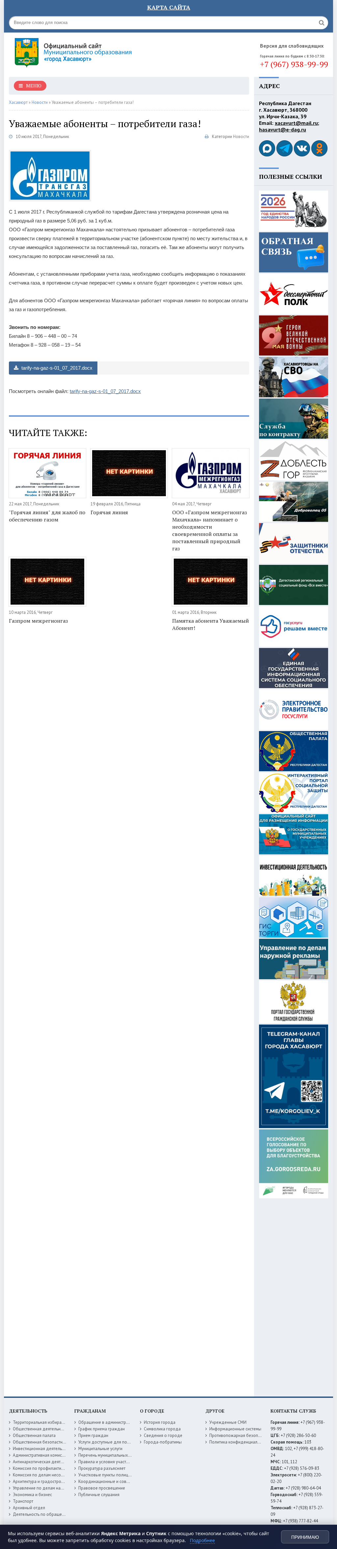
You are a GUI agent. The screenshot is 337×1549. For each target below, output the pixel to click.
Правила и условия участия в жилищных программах (129, 1462)
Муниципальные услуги (100, 1448)
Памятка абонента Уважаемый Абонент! (210, 624)
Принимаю (305, 1537)
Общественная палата (34, 1435)
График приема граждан (101, 1429)
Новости (241, 136)
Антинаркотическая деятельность (45, 1462)
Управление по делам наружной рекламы (53, 1488)
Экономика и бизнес (32, 1494)
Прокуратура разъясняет (101, 1468)
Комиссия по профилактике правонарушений (56, 1468)
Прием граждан (93, 1435)
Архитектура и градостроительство (46, 1481)
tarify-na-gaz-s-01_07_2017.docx (56, 368)
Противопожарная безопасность (241, 1435)
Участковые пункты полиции (105, 1475)
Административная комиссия (40, 1455)
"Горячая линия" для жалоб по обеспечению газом (47, 516)
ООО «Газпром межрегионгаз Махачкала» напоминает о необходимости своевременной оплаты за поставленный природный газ (209, 530)
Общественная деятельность (41, 1429)
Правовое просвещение (101, 1488)
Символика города (162, 1429)
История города (159, 1422)
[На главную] (91, 52)
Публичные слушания (98, 1494)
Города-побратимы (163, 1442)
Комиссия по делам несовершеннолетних (53, 1475)
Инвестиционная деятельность (42, 1448)
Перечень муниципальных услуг (108, 1455)
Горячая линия (109, 512)
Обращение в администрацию (107, 1422)
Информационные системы (235, 1429)
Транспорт (23, 1501)
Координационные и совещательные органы (121, 1481)
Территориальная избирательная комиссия (54, 1422)
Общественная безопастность (42, 1442)
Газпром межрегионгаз (38, 620)
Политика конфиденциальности (239, 1442)
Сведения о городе (163, 1435)
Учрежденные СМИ (227, 1422)
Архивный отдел (29, 1508)
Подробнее (202, 1540)
